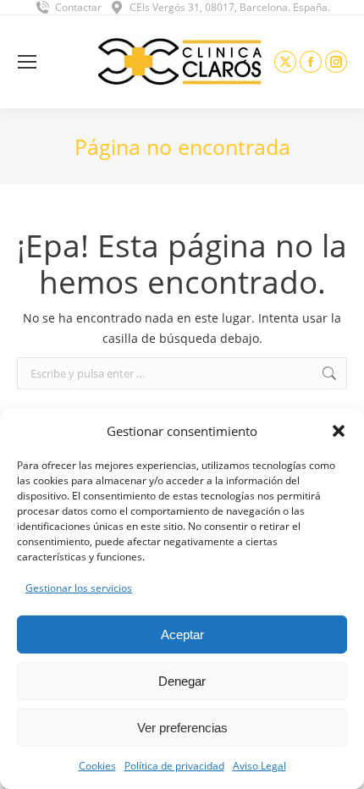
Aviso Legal (259, 766)
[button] (338, 430)
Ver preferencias (182, 727)
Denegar (182, 681)
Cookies (97, 766)
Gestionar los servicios (78, 588)
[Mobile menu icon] (27, 62)
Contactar (78, 7)
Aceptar (182, 634)
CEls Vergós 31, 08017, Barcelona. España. (230, 7)
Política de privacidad (174, 766)
